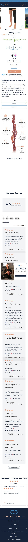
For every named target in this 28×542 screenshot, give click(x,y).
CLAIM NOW (20, 275)
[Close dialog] (26, 263)
